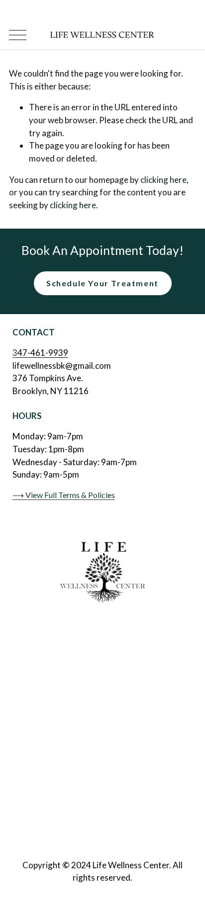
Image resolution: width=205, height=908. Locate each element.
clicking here (163, 179)
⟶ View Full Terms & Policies (63, 494)
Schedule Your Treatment (102, 283)
